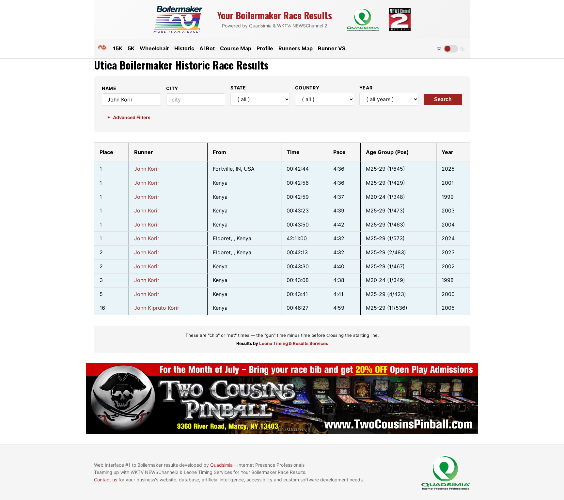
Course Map (235, 48)
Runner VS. (332, 48)
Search (443, 99)
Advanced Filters (131, 117)
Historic (184, 48)
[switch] (451, 49)
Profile (265, 48)
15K (117, 48)
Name (109, 88)
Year (366, 87)
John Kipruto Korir (156, 308)
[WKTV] (400, 19)
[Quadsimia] (363, 19)
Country (307, 87)
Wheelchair (154, 48)
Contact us (105, 479)
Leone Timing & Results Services (293, 343)
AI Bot (207, 48)
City (172, 88)
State (238, 87)
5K (131, 48)
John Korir (146, 168)
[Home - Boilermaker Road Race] (177, 20)
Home (102, 47)
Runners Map (295, 48)
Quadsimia (221, 465)
